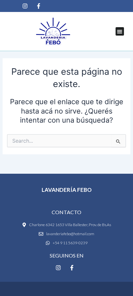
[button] (120, 31)
